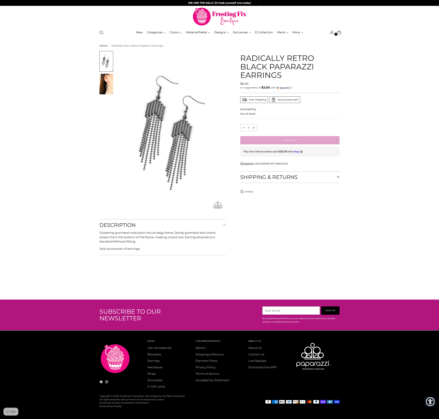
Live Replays (257, 360)
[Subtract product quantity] (254, 127)
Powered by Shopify (110, 406)
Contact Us (256, 354)
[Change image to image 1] (106, 61)
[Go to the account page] (330, 32)
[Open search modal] (101, 32)
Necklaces (154, 367)
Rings (151, 373)
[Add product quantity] (243, 127)
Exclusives (154, 380)
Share (249, 191)
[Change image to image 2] (106, 84)
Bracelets (154, 354)
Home (103, 45)
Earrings (153, 360)
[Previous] (178, 3)
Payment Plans (206, 360)
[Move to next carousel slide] (337, 288)
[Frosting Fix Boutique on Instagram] (107, 382)
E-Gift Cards (156, 386)
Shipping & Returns (209, 354)
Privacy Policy (205, 367)
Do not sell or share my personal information (124, 402)
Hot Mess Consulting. (173, 396)
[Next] (261, 3)
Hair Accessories (159, 348)
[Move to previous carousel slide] (329, 288)
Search (200, 348)
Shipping (247, 163)
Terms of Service (207, 373)
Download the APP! (262, 367)
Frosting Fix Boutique (132, 396)
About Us (255, 348)
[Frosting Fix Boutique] (219, 17)
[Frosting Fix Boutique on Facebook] (101, 382)
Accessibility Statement (212, 380)
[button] (290, 87)
